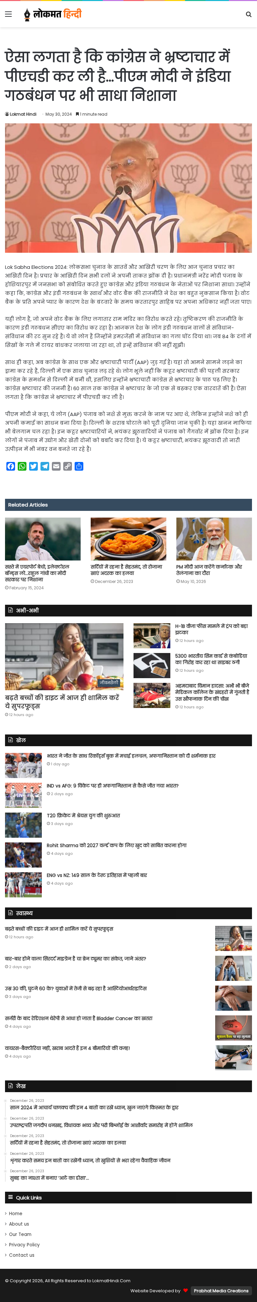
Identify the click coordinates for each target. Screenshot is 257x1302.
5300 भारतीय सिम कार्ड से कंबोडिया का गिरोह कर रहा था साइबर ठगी (211, 659)
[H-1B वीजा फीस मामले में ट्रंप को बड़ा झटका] (152, 635)
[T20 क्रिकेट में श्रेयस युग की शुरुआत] (23, 825)
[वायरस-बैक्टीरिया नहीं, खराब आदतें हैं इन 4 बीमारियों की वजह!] (233, 1057)
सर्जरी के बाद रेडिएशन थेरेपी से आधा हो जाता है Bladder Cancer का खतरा (78, 1018)
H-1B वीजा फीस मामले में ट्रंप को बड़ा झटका (211, 629)
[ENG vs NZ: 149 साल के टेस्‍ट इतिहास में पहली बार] (23, 884)
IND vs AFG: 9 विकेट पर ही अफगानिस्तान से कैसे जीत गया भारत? (113, 785)
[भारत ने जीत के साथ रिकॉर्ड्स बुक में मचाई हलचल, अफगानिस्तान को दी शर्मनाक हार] (23, 765)
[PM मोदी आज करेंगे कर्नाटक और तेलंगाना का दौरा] (214, 539)
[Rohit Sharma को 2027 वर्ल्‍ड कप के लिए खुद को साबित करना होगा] (23, 855)
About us (19, 1224)
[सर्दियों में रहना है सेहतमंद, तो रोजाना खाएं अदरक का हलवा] (128, 539)
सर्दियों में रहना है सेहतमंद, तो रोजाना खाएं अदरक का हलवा (126, 570)
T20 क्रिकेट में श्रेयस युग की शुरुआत (83, 815)
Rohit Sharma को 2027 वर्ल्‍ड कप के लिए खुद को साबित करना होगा (116, 845)
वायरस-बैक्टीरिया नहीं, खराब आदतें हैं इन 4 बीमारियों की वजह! (67, 1048)
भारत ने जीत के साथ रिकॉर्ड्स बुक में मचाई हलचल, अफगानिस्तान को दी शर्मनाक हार (131, 756)
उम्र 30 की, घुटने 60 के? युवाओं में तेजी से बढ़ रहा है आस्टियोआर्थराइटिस (76, 988)
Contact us (21, 1255)
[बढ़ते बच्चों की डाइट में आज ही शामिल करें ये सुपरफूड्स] (233, 938)
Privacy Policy (24, 1245)
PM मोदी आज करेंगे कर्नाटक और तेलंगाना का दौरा (209, 570)
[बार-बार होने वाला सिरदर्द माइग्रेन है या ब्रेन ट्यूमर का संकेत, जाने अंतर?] (233, 968)
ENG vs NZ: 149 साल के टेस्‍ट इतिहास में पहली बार (97, 875)
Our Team (20, 1234)
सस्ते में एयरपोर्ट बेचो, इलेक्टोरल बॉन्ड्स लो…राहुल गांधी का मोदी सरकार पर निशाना (37, 573)
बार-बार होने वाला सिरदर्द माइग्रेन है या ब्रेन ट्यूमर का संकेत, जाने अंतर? (75, 958)
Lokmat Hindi (23, 114)
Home (15, 1213)
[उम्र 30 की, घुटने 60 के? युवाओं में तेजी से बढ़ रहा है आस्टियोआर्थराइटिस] (233, 998)
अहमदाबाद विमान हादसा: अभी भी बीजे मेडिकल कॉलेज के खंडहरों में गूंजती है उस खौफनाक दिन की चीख (212, 692)
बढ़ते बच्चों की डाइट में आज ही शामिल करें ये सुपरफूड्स (59, 929)
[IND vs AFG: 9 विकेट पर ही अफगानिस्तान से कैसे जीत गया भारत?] (23, 795)
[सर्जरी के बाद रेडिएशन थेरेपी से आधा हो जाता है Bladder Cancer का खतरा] (233, 1028)
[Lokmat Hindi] (52, 14)
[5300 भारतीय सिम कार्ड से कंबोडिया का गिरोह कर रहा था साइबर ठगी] (152, 665)
